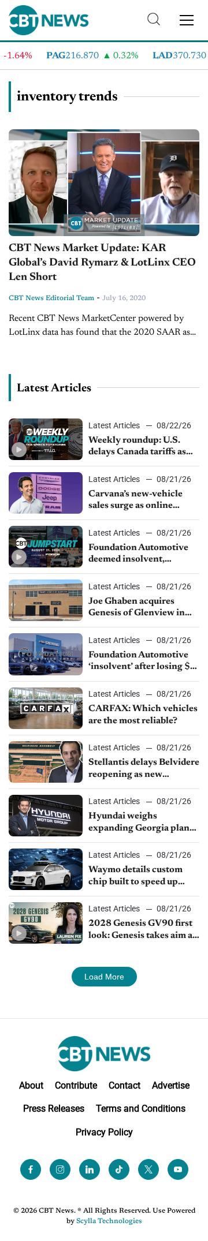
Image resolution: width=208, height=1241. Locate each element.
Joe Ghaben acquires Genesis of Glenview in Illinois (136, 608)
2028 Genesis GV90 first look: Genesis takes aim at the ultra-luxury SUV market (142, 930)
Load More (104, 976)
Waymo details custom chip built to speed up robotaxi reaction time (135, 876)
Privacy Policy (104, 1132)
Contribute (76, 1085)
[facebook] (30, 1169)
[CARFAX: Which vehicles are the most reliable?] (46, 708)
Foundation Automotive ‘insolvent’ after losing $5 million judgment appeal (142, 662)
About (31, 1085)
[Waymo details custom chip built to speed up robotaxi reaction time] (46, 869)
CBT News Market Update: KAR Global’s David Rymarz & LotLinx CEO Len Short (102, 262)
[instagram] (60, 1169)
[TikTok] (119, 1169)
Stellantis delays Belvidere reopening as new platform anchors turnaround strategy (143, 769)
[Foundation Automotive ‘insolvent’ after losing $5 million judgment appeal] (46, 654)
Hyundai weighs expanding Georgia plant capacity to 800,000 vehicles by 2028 (140, 823)
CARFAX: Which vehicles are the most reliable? (143, 715)
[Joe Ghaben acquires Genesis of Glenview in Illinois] (46, 600)
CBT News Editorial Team (51, 298)
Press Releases (53, 1108)
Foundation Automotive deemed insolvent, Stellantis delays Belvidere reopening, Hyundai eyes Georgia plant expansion (143, 554)
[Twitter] (148, 1169)
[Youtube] (178, 1169)
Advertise (171, 1085)
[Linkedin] (89, 1169)
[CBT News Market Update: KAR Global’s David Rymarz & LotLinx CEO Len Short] (104, 183)
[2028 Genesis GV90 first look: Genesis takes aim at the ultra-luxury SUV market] (46, 923)
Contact (124, 1085)
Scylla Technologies (109, 1221)
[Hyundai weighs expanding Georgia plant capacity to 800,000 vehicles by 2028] (46, 815)
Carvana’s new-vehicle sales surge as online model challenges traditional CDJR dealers (140, 501)
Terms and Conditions (140, 1108)
